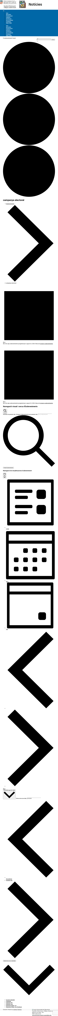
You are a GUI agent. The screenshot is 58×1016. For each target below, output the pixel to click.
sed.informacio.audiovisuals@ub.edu (41, 1015)
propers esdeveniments (46, 343)
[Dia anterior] (30, 708)
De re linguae (9, 20)
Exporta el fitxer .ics (11, 1005)
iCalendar (8, 1001)
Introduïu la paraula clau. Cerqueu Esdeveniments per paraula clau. (20, 414)
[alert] (29, 314)
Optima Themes (17, 1009)
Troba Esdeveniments (8, 467)
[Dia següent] (30, 786)
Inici (7, 13)
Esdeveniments (10, 204)
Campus (8, 17)
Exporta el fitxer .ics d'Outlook (14, 1007)
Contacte (8, 21)
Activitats (8, 14)
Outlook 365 (9, 1002)
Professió (8, 18)
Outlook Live (9, 1004)
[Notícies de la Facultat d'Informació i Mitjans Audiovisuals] (21, 8)
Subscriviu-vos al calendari (9, 960)
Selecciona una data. (21, 798)
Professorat (9, 16)
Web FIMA (9, 23)
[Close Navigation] (37, 41)
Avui (4, 789)
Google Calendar (10, 1000)
